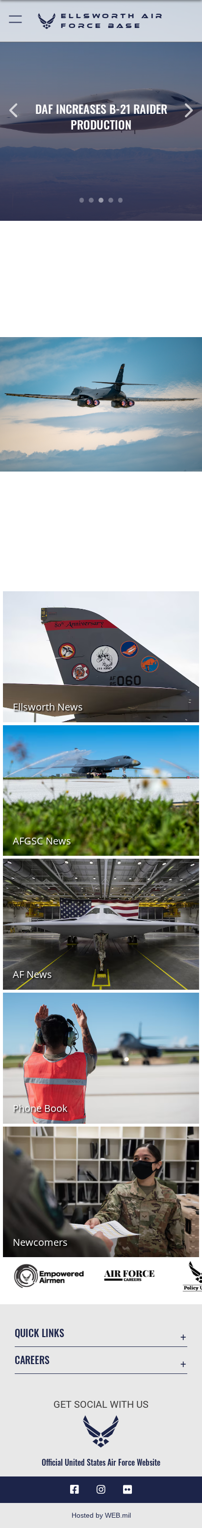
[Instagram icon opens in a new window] (101, 1489)
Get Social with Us (101, 1404)
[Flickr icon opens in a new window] (127, 1489)
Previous (20, 110)
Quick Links (39, 1333)
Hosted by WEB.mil (101, 1515)
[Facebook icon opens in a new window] (74, 1489)
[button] (16, 21)
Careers (32, 1360)
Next (182, 110)
